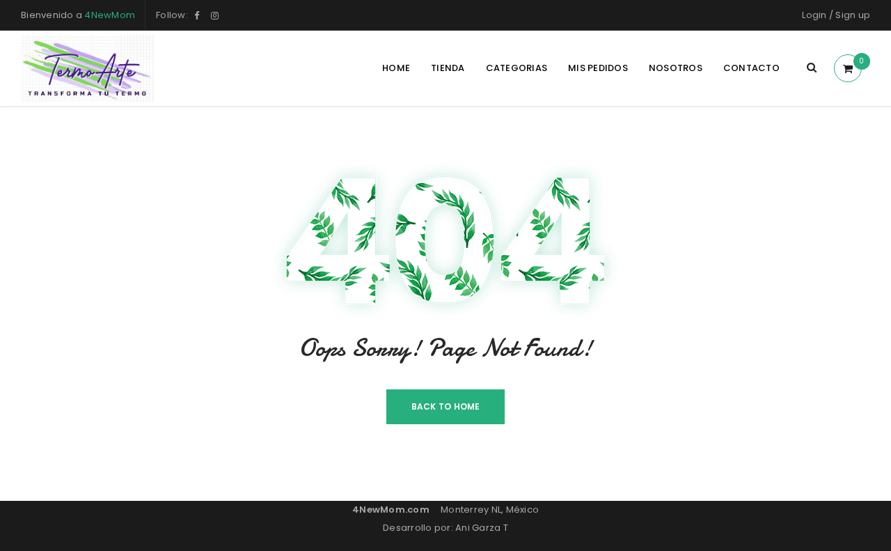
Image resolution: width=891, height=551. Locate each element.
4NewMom (109, 15)
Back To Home (445, 406)
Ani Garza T (481, 527)
